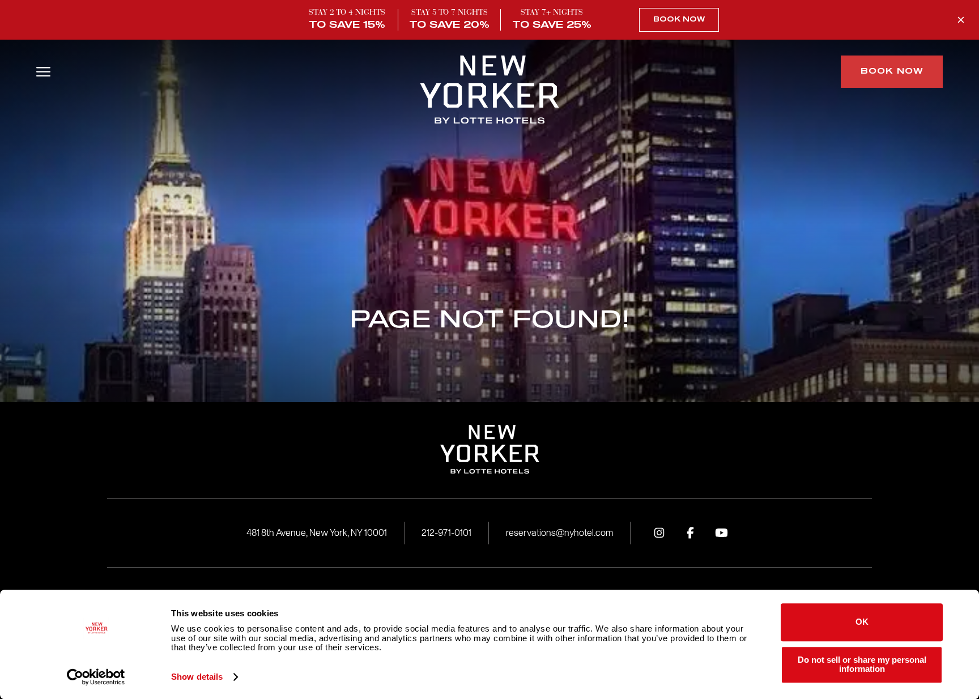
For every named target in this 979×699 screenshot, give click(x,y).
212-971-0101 (446, 532)
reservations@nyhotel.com (559, 532)
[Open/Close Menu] (43, 71)
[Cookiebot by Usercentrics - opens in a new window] (96, 676)
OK (862, 622)
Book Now (679, 19)
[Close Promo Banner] (961, 20)
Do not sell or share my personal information (862, 664)
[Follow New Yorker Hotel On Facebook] (690, 533)
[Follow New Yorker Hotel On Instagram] (659, 533)
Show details (197, 676)
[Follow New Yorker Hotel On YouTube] (721, 533)
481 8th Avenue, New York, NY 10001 (316, 532)
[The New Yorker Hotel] (489, 91)
